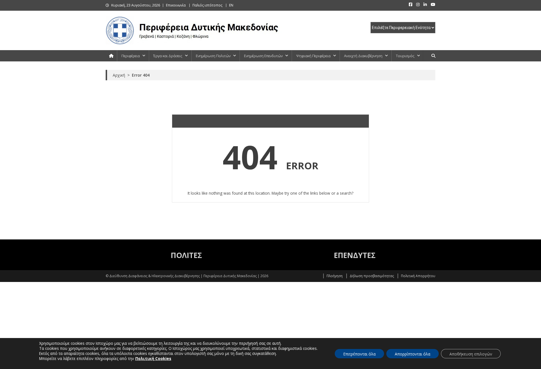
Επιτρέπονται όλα (359, 354)
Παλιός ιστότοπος (207, 5)
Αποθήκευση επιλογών (470, 354)
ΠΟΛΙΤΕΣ (186, 255)
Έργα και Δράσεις (167, 55)
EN (231, 5)
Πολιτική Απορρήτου (418, 276)
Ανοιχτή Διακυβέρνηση (363, 55)
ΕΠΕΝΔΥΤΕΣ (355, 255)
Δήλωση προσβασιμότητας (372, 276)
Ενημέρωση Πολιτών (213, 55)
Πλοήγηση (335, 276)
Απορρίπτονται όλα (412, 354)
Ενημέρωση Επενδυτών (263, 55)
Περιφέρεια (130, 55)
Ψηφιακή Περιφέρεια (313, 55)
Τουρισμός (405, 55)
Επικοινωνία (176, 5)
